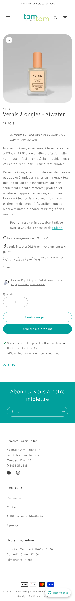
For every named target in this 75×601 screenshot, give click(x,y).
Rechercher (14, 498)
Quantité (8, 294)
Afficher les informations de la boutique (33, 353)
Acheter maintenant (37, 329)
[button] (8, 18)
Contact (12, 507)
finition (57, 228)
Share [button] (12, 364)
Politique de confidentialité (25, 516)
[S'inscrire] (63, 412)
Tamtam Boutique (22, 591)
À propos (13, 525)
